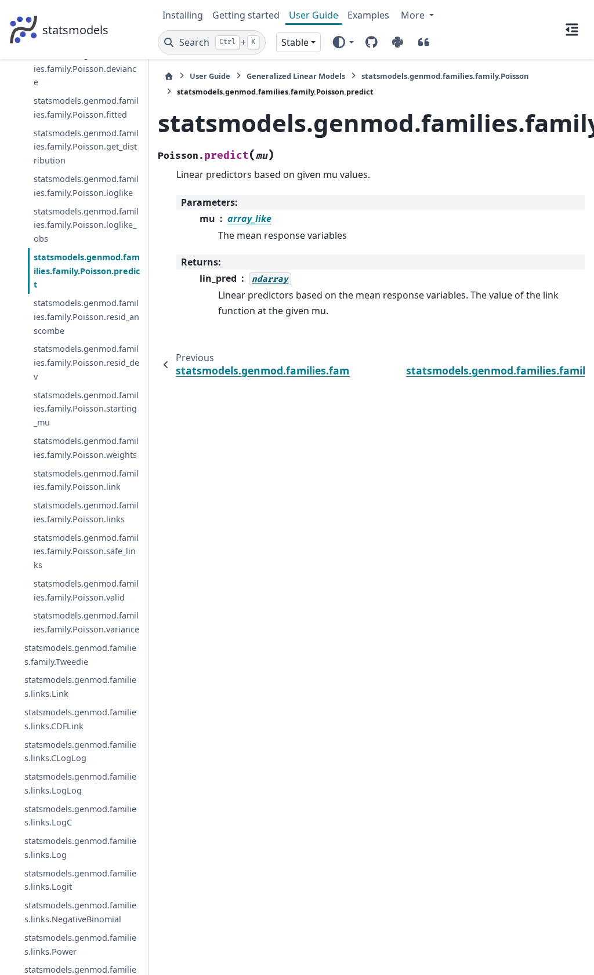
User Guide (313, 15)
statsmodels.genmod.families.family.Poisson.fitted (86, 107)
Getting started (246, 15)
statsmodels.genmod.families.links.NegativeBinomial (80, 912)
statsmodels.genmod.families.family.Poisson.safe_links (86, 551)
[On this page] (572, 29)
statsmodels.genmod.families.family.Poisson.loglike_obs (86, 225)
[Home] (168, 76)
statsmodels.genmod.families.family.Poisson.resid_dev (86, 362)
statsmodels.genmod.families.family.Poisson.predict (87, 271)
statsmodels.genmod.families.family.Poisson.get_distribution (86, 147)
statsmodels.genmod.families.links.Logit (80, 880)
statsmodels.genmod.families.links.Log (80, 847)
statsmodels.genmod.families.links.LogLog (80, 783)
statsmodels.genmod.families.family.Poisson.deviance (86, 68)
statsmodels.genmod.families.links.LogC (80, 815)
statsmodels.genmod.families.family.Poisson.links (86, 512)
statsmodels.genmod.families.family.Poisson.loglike (86, 185)
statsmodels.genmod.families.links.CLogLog (80, 751)
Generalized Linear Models (296, 76)
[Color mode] (342, 42)
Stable (295, 42)
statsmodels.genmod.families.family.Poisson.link (86, 480)
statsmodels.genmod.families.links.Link (80, 686)
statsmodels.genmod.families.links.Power (80, 944)
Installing (182, 15)
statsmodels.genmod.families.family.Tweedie (80, 654)
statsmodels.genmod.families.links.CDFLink (80, 719)
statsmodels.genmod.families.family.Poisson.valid (86, 590)
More (414, 15)
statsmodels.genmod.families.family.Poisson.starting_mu (86, 409)
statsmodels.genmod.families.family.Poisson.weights (86, 447)
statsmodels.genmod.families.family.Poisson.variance (86, 622)
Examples (368, 15)
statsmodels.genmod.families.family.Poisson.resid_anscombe (86, 316)
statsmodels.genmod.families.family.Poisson (444, 76)
